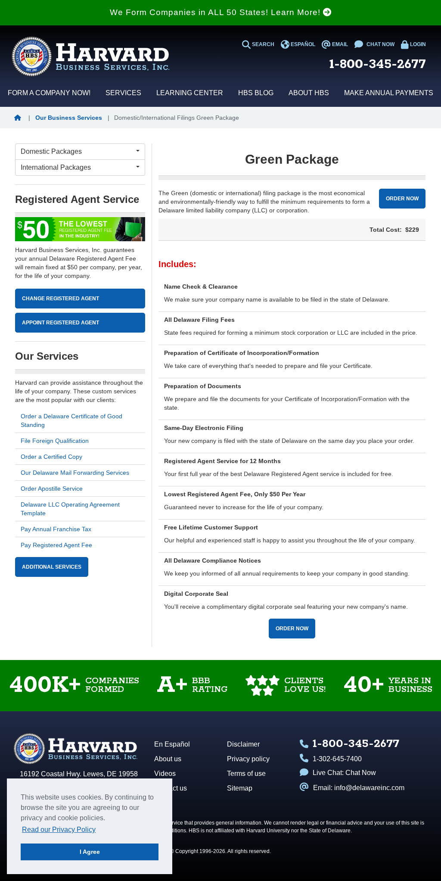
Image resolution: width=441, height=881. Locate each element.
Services (123, 93)
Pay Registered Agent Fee (56, 545)
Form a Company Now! (49, 93)
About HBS (309, 93)
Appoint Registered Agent (60, 323)
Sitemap (239, 788)
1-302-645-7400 (337, 759)
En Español (172, 744)
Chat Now (360, 772)
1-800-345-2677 (377, 64)
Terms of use (246, 773)
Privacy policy (248, 759)
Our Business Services (68, 117)
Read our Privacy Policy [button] (59, 829)
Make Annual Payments (388, 93)
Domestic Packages (51, 151)
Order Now (402, 199)
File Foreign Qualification (55, 440)
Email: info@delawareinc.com (358, 787)
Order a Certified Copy (51, 456)
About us (167, 759)
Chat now (379, 44)
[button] (19, 117)
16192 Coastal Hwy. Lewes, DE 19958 (79, 774)
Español (302, 44)
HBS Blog (255, 93)
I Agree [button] (90, 851)
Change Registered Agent (60, 299)
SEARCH (262, 44)
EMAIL (339, 44)
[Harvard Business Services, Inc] (90, 56)
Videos (165, 773)
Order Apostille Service (52, 488)
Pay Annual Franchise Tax (56, 529)
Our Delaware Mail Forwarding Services (75, 472)
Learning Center (189, 93)
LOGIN (417, 44)
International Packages (56, 167)
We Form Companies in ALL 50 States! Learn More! (216, 12)
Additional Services (51, 567)
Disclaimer (243, 744)
